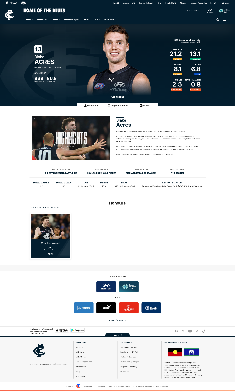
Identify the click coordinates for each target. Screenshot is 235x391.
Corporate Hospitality (128, 367)
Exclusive (109, 19)
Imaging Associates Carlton (202, 3)
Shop (115, 3)
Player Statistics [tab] (119, 105)
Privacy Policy (62, 364)
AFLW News (81, 357)
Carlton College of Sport (149, 3)
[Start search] (218, 20)
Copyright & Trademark (142, 386)
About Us (79, 347)
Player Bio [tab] (92, 105)
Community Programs (128, 347)
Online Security (161, 386)
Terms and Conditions (105, 386)
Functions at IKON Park (129, 352)
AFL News (80, 352)
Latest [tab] (146, 105)
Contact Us (80, 376)
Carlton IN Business (128, 357)
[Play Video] (71, 138)
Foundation (124, 372)
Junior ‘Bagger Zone (84, 362)
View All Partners (116, 320)
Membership (128, 3)
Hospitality (169, 3)
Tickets (183, 3)
